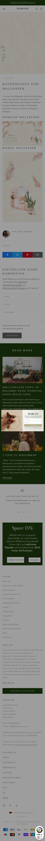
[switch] (39, 837)
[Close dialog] (42, 410)
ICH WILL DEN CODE (33, 425)
